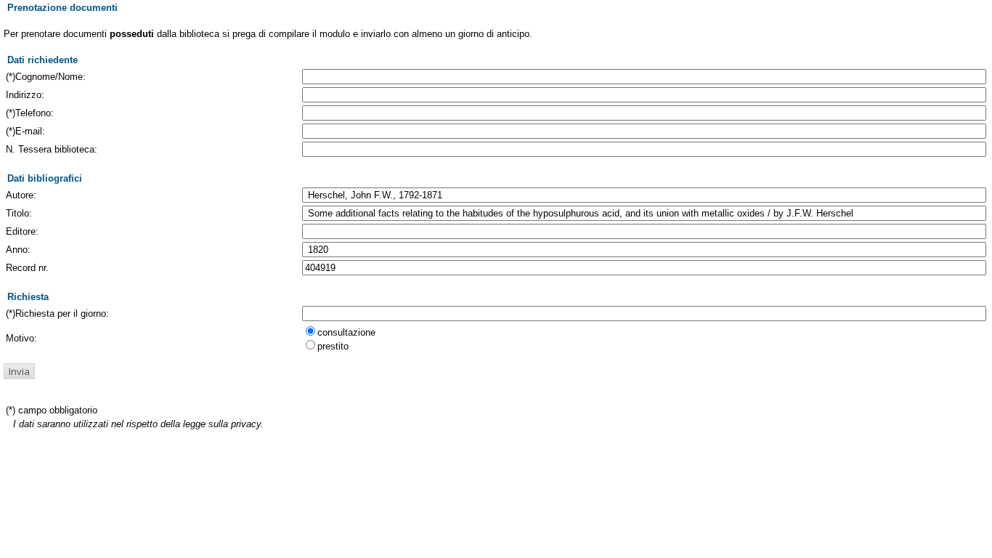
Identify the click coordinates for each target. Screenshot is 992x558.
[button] (19, 371)
